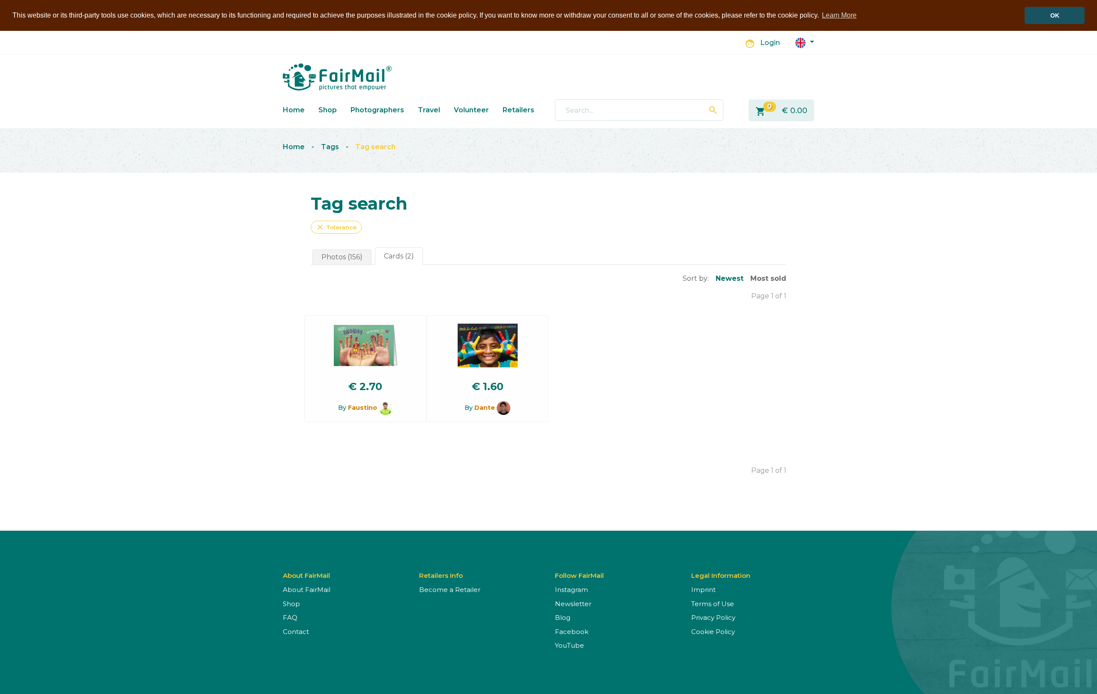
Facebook (571, 632)
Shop (327, 110)
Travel (429, 110)
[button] (804, 42)
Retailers (518, 110)
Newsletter (573, 604)
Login (770, 43)
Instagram (571, 590)
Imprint (703, 590)
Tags (330, 147)
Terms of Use (712, 604)
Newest (729, 278)
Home (294, 110)
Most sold (768, 278)
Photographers (377, 110)
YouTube (569, 645)
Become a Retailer (449, 590)
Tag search (375, 147)
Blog (562, 617)
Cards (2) (399, 256)
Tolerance (336, 227)
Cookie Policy (713, 632)
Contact (296, 632)
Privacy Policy (713, 617)
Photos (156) (342, 257)
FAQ (290, 617)
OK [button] (1054, 15)
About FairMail (306, 590)
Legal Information (720, 575)
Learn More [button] (839, 15)
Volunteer (471, 110)
